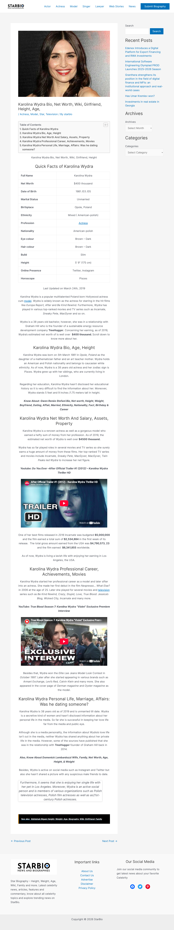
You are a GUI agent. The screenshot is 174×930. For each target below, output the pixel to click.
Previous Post (21, 841)
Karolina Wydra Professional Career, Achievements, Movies (58, 141)
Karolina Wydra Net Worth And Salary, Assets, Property (56, 137)
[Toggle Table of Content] (104, 125)
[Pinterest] (147, 886)
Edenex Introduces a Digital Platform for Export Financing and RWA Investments (142, 52)
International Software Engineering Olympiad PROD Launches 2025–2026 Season (143, 65)
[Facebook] (132, 886)
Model (73, 6)
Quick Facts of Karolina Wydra (40, 129)
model (27, 300)
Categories (131, 146)
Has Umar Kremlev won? (140, 95)
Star (41, 114)
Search (129, 25)
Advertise (87, 879)
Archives (130, 121)
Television (52, 114)
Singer (86, 6)
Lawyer (99, 6)
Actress (60, 6)
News (132, 6)
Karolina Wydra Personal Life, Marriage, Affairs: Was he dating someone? (59, 147)
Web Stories (116, 6)
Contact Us (87, 875)
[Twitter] (140, 886)
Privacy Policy (87, 888)
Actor (47, 6)
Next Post (109, 841)
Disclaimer (87, 883)
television (104, 589)
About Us (87, 871)
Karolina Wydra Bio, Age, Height (41, 133)
